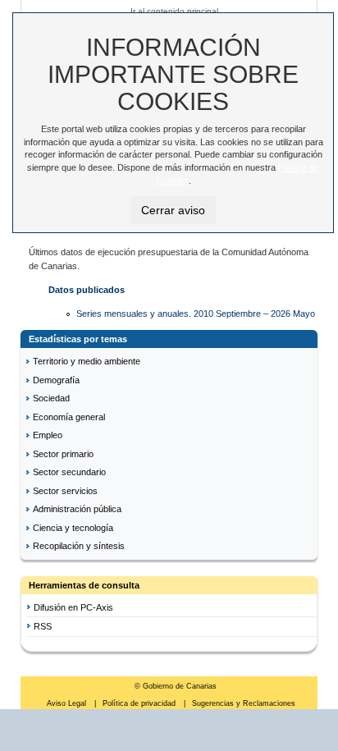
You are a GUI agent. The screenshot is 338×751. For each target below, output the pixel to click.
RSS (43, 626)
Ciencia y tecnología (73, 528)
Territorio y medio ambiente (86, 361)
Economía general (69, 417)
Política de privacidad (140, 703)
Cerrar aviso (173, 210)
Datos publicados (86, 290)
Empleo (47, 435)
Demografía (56, 380)
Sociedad (51, 398)
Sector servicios (65, 491)
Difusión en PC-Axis (73, 607)
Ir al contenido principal (174, 11)
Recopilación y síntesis (79, 546)
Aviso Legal (68, 703)
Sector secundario (69, 472)
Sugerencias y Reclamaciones (243, 703)
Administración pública (77, 509)
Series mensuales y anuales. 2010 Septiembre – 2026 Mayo (195, 313)
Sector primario (63, 454)
